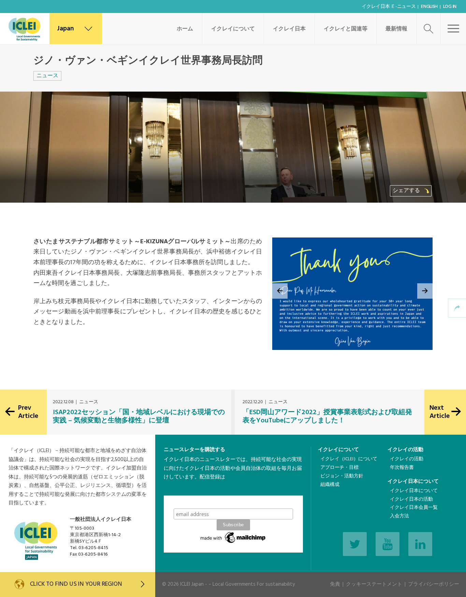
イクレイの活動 (405, 450)
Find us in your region (76, 584)
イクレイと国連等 (345, 29)
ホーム (185, 29)
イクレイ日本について (413, 481)
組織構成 (329, 485)
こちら (171, 491)
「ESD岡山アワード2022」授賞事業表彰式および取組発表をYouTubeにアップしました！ (327, 416)
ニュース (47, 75)
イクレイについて (233, 29)
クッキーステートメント (374, 584)
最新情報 (396, 29)
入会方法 (399, 516)
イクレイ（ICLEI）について (348, 459)
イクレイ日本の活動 (411, 499)
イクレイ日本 (289, 29)
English (429, 7)
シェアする (407, 190)
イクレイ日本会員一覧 (414, 508)
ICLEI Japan (192, 584)
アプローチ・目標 (339, 468)
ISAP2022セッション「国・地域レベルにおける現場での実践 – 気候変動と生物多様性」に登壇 (139, 416)
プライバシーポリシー (433, 584)
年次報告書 (402, 468)
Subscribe (233, 502)
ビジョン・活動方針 (341, 476)
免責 (335, 584)
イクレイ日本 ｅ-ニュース (389, 7)
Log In (449, 7)
